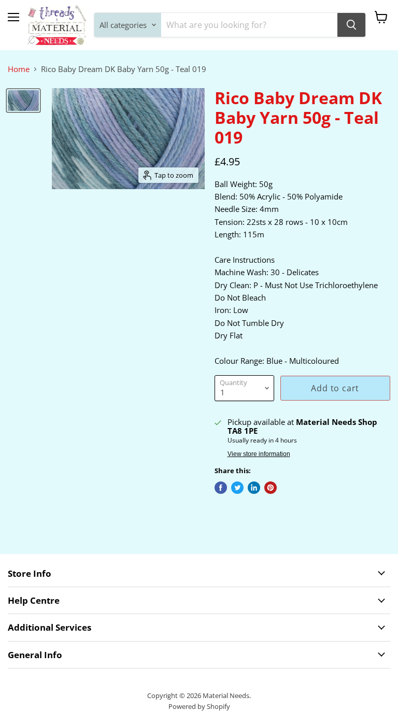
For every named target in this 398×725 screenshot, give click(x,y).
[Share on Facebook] (221, 487)
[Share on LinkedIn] (254, 487)
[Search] (351, 25)
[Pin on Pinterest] (270, 487)
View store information (259, 454)
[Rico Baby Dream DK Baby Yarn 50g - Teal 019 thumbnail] (23, 100)
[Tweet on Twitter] (237, 487)
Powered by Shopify (199, 706)
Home (19, 69)
